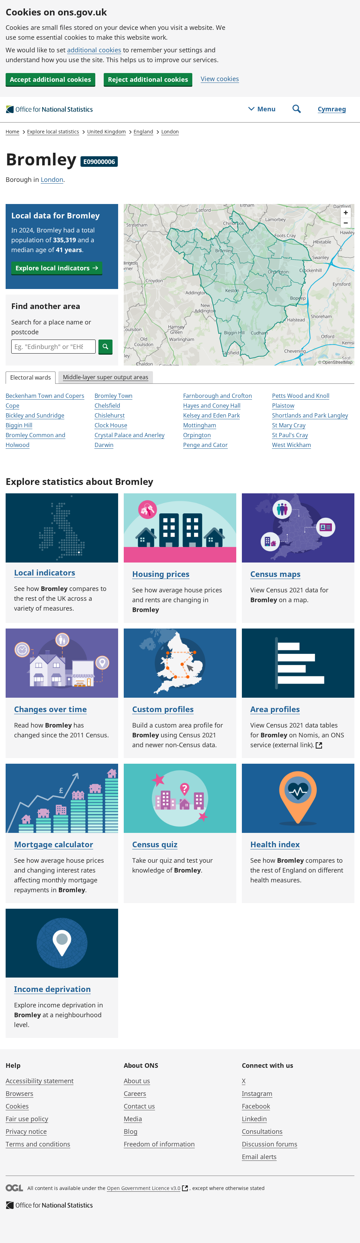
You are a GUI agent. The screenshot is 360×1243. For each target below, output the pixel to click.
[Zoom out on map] (346, 223)
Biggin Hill (19, 425)
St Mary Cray (289, 425)
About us (137, 1081)
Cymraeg (332, 109)
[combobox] (53, 347)
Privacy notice (26, 1131)
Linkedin (254, 1118)
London (170, 131)
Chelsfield (107, 405)
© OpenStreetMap (335, 362)
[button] (56, 268)
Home (12, 131)
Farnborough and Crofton (217, 396)
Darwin (104, 445)
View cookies (220, 78)
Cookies (17, 1106)
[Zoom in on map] (346, 213)
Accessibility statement (39, 1081)
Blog (130, 1131)
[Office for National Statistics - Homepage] (50, 109)
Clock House (111, 425)
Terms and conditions (38, 1144)
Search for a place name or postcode (51, 327)
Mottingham (199, 425)
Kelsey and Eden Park (211, 415)
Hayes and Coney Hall (211, 405)
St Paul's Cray (290, 435)
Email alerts (259, 1156)
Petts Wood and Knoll (300, 396)
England (143, 131)
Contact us (139, 1106)
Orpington (197, 435)
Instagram (257, 1093)
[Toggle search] (296, 109)
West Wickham (291, 445)
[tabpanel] (180, 421)
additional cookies (94, 50)
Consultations (262, 1131)
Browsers (19, 1093)
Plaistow (283, 405)
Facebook (256, 1106)
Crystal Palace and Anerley (130, 435)
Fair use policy (27, 1118)
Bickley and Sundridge (35, 415)
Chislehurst (110, 415)
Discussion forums (269, 1144)
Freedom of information (159, 1144)
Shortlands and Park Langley (310, 415)
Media (133, 1118)
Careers (135, 1093)
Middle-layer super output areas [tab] (105, 377)
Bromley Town (114, 396)
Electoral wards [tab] (30, 377)
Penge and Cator (205, 445)
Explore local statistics (53, 131)
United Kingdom (106, 131)
